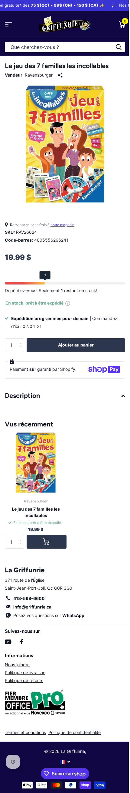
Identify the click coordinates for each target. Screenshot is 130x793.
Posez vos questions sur (48, 615)
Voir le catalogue (8, 24)
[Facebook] (21, 641)
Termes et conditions (25, 732)
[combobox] (65, 47)
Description (22, 395)
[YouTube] (8, 642)
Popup (67, 302)
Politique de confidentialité (74, 732)
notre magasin (62, 224)
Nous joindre (17, 664)
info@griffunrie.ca (32, 606)
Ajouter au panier (76, 344)
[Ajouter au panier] (47, 542)
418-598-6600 (29, 598)
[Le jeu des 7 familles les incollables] (36, 463)
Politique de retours (24, 680)
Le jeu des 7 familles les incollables (36, 512)
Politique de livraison (25, 672)
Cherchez (118, 47)
